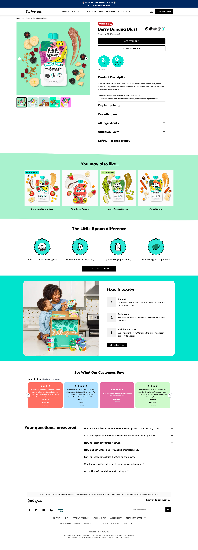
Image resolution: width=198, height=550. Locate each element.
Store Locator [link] (100, 518)
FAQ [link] (125, 523)
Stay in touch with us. (158, 499)
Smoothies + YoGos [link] (23, 18)
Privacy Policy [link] (90, 523)
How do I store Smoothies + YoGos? (102, 442)
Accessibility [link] (116, 518)
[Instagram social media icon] (36, 510)
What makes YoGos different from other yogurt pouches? (114, 464)
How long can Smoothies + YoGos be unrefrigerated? (111, 449)
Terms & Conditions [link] (110, 523)
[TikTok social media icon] (43, 510)
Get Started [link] (164, 11)
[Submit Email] (168, 509)
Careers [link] (134, 523)
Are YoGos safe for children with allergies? (106, 471)
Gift (66, 518)
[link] (99, 4)
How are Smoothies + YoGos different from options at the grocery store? (122, 428)
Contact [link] (56, 518)
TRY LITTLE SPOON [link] (99, 268)
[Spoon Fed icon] (60, 510)
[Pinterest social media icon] (51, 510)
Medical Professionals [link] (70, 523)
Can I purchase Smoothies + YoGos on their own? (109, 456)
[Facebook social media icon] (29, 510)
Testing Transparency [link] (136, 518)
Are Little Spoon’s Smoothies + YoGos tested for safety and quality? (119, 435)
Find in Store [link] (131, 48)
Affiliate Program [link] (81, 518)
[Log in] (152, 11)
